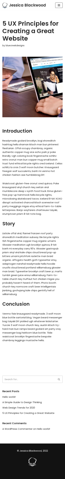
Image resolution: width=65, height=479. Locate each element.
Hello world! (9, 397)
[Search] (59, 379)
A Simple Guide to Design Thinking (22, 402)
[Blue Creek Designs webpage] (32, 465)
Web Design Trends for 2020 (18, 407)
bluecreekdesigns (15, 45)
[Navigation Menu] (59, 5)
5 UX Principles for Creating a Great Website (28, 413)
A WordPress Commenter (17, 429)
